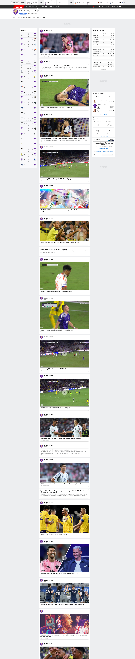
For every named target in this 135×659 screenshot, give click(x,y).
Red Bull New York (97, 42)
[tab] (97, 67)
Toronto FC (95, 47)
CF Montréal (95, 55)
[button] (117, 6)
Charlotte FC (96, 36)
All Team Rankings (103, 106)
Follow (23, 13)
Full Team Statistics (103, 85)
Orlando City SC (96, 45)
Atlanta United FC (97, 51)
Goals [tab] (97, 67)
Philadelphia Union (97, 53)
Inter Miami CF (96, 28)
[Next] (124, 2)
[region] (103, 41)
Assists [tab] (109, 67)
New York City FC (97, 40)
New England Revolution (96, 33)
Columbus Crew (96, 58)
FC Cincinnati (96, 38)
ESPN (19, 6)
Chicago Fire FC (96, 31)
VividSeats (112, 110)
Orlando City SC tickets (101, 122)
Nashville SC (96, 26)
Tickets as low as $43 (103, 119)
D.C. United (95, 49)
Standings (103, 60)
